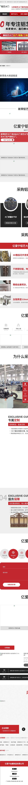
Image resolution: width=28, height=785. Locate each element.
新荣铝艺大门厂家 (21, 742)
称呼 (4, 567)
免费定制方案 (11, 584)
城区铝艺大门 (3, 754)
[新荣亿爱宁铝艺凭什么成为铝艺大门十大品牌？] (10, 654)
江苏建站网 (12, 745)
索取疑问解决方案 (11, 223)
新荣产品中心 (14, 14)
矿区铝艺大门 (10, 754)
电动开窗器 (13, 742)
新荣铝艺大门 (6, 742)
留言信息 (5, 572)
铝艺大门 (8, 65)
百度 (1, 742)
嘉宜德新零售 (19, 745)
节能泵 (6, 745)
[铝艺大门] (4, 8)
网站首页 (5, 14)
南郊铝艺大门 (18, 754)
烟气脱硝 (2, 745)
